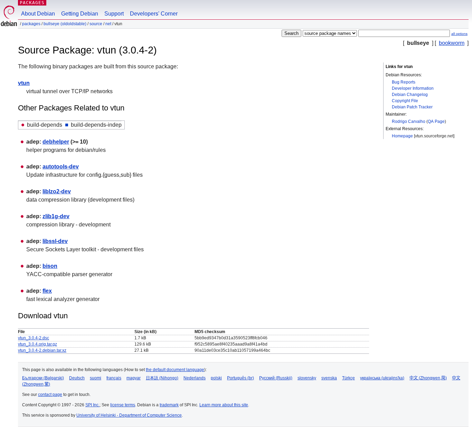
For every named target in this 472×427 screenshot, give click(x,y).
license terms (122, 404)
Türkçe (348, 378)
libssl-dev (55, 241)
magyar (133, 378)
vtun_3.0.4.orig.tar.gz (37, 344)
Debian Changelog (410, 94)
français (113, 378)
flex (47, 291)
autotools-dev (61, 166)
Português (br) (240, 378)
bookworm (451, 43)
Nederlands (194, 378)
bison (50, 266)
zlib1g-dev (56, 216)
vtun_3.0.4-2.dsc (33, 338)
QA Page (436, 121)
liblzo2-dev (57, 191)
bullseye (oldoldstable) (65, 23)
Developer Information (413, 88)
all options (459, 34)
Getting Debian (79, 14)
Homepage (402, 136)
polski (216, 378)
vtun (24, 83)
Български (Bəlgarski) (43, 378)
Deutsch (77, 378)
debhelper (56, 142)
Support (114, 14)
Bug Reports (403, 82)
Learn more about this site (223, 404)
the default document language (175, 369)
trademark (169, 404)
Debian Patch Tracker (412, 107)
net (108, 23)
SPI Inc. (92, 404)
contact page (50, 394)
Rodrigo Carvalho (408, 121)
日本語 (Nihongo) (162, 378)
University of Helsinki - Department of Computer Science (129, 415)
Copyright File (405, 100)
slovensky (307, 378)
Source (95, 23)
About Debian (38, 14)
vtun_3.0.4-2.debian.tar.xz (42, 350)
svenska (329, 378)
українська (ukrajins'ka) (382, 378)
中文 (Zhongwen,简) (428, 378)
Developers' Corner (154, 14)
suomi (95, 378)
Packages (32, 2)
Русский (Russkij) (275, 378)
